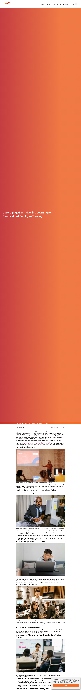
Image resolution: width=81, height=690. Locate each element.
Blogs (20, 423)
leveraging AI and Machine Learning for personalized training (35, 443)
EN (76, 4)
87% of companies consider (40, 485)
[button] (73, 4)
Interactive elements (50, 580)
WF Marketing (20, 427)
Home (17, 423)
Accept (66, 685)
